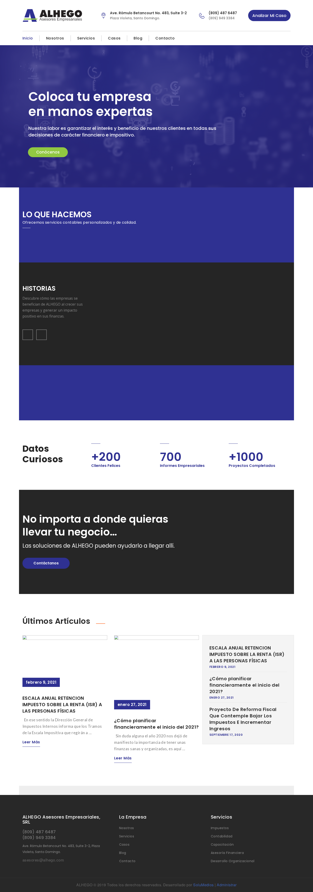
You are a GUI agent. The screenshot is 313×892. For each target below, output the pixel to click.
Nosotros (55, 38)
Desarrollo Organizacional (232, 861)
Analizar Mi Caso (269, 15)
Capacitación (222, 844)
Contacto (165, 38)
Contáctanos (46, 563)
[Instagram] (287, 38)
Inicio (27, 38)
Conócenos (48, 152)
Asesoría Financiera (227, 852)
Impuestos (220, 828)
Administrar (226, 884)
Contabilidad (222, 836)
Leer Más (31, 742)
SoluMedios (203, 884)
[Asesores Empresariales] (57, 15)
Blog (138, 38)
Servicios (86, 38)
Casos (114, 38)
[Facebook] (279, 38)
